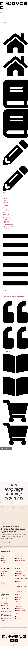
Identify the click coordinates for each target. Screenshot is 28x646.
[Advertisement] (14, 467)
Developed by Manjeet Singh (14, 645)
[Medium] (25, 3)
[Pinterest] (9, 3)
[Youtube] (13, 3)
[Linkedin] (2, 3)
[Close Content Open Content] (4, 194)
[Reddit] (21, 3)
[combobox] (14, 22)
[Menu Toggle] (1, 30)
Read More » (4, 541)
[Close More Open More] (4, 292)
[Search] (1, 25)
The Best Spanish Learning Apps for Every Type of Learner (13, 529)
